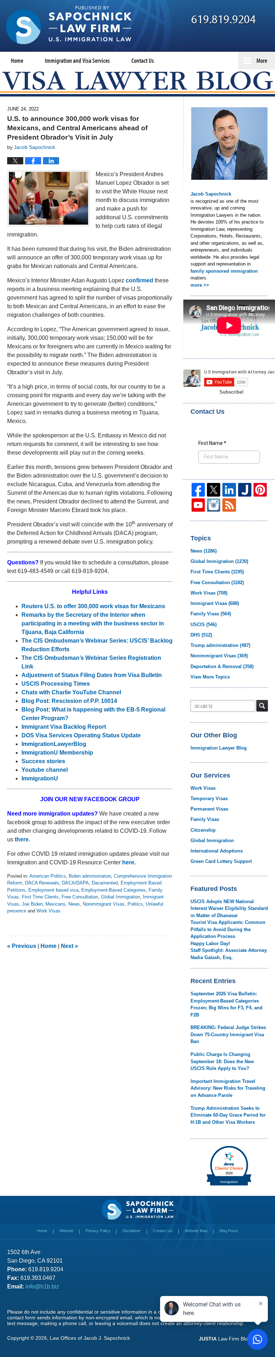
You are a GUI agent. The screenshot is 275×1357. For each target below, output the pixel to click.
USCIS (203, 624)
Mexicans (55, 904)
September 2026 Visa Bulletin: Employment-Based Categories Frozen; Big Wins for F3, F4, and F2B (226, 1004)
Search (262, 706)
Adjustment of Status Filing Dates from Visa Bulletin (91, 675)
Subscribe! (231, 392)
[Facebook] (198, 489)
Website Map (196, 1231)
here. (129, 862)
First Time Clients (40, 897)
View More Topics (210, 677)
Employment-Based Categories (113, 890)
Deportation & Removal (222, 666)
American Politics (47, 876)
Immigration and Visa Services (77, 60)
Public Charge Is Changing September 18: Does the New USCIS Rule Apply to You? (222, 1061)
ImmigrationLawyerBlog (53, 744)
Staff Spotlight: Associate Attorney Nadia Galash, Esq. (228, 954)
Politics (135, 904)
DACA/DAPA (75, 883)
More (261, 60)
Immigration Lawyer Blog (218, 748)
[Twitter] (213, 489)
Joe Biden (32, 904)
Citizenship (203, 830)
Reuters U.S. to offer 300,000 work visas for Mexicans (93, 606)
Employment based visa (53, 890)
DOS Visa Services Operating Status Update (81, 735)
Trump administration (220, 645)
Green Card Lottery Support (221, 861)
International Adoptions (216, 851)
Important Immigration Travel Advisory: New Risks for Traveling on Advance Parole (227, 1088)
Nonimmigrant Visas (104, 904)
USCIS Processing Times (55, 684)
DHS (201, 635)
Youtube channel (45, 770)
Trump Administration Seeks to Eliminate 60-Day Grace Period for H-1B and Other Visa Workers (228, 1115)
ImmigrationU (39, 778)
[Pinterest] (260, 489)
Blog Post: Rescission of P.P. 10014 (70, 701)
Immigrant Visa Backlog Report (63, 727)
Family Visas (210, 613)
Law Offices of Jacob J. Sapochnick (90, 1338)
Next (69, 946)
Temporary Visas (209, 798)
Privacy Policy (98, 1231)
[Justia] (244, 489)
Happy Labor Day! (210, 943)
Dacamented (105, 883)
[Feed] (229, 505)
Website (66, 1231)
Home (17, 60)
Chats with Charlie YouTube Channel (71, 692)
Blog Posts (228, 1231)
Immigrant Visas (214, 603)
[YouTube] (198, 505)
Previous (21, 946)
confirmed (139, 280)
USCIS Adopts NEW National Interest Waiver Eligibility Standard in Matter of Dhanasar (229, 908)
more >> (199, 285)
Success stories (43, 761)
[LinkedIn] (229, 489)
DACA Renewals (42, 883)
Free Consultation (80, 897)
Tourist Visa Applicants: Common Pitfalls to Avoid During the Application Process (227, 929)
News (74, 904)
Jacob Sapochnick (210, 194)
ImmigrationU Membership (58, 753)
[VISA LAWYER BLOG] (137, 80)
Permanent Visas (209, 809)
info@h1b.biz (42, 1286)
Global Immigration (120, 897)
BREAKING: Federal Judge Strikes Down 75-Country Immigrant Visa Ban (228, 1034)
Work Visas (49, 911)
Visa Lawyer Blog (68, 25)
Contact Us (142, 60)
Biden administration (90, 876)
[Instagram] (213, 505)
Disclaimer (131, 1231)
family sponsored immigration (224, 271)
